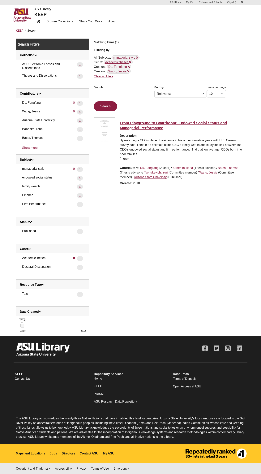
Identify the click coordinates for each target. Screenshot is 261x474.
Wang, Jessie (208, 172)
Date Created (29, 311)
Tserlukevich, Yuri (156, 172)
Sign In (231, 2)
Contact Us (22, 378)
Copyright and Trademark (33, 468)
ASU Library (42, 9)
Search (98, 87)
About (112, 21)
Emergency (121, 468)
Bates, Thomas (228, 167)
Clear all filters (103, 76)
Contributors (29, 93)
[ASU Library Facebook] (205, 348)
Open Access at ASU (187, 386)
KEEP (40, 14)
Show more (30, 147)
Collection (27, 55)
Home (98, 378)
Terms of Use (100, 468)
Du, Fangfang (149, 167)
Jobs (53, 453)
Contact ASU (89, 453)
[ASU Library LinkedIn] (239, 348)
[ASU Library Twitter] (216, 348)
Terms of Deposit (184, 378)
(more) (124, 158)
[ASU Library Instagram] (228, 348)
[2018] (22, 325)
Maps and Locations (30, 453)
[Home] (24, 15)
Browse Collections (60, 21)
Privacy (81, 468)
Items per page (216, 87)
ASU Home (176, 2)
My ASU (190, 2)
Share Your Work (90, 21)
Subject (25, 159)
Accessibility (63, 468)
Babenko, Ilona (183, 167)
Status (24, 221)
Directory (68, 453)
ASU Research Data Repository (115, 401)
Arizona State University (150, 177)
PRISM (99, 393)
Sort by (159, 87)
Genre (24, 249)
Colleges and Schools (210, 2)
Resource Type (31, 284)
